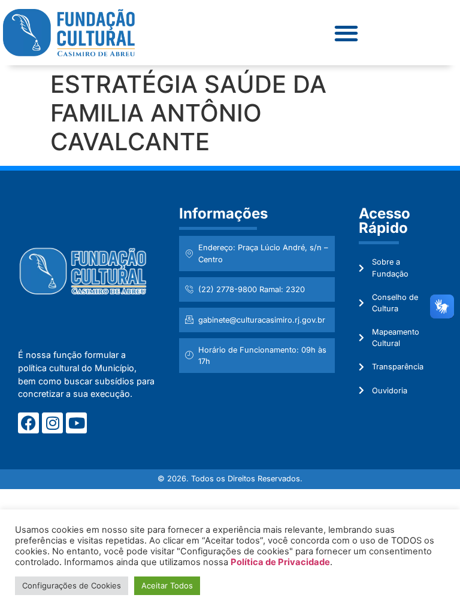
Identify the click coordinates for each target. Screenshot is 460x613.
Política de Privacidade (280, 562)
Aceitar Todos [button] (167, 585)
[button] (346, 32)
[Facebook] (28, 422)
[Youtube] (76, 422)
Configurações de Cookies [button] (71, 585)
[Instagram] (52, 422)
